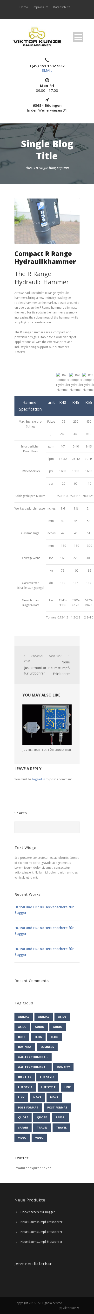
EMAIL (47, 70)
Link (67, 1087)
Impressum (40, 7)
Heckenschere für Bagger (37, 1212)
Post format (28, 1107)
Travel (42, 1127)
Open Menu (78, 37)
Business (25, 1047)
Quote (23, 1117)
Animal (23, 1016)
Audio (39, 1027)
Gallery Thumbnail (33, 1057)
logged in (38, 779)
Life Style (47, 1077)
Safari (61, 1117)
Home (24, 7)
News (37, 1097)
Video (22, 1137)
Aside (62, 1016)
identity (63, 1067)
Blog (22, 1037)
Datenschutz (61, 7)
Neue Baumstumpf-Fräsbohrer (41, 1222)
